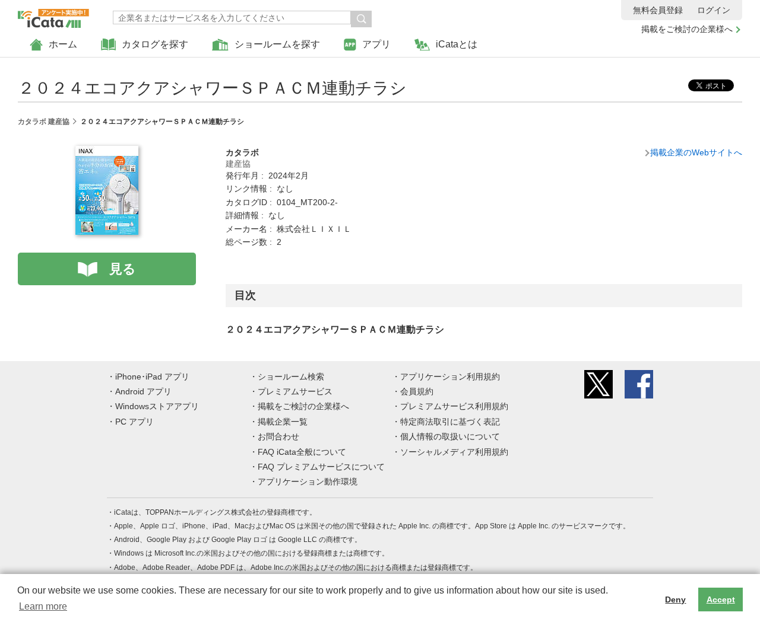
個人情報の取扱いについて (450, 436)
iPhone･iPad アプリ (152, 376)
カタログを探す (155, 44)
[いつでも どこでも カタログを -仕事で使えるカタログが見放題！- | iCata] (53, 15)
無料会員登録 (658, 10)
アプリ (376, 44)
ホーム (63, 44)
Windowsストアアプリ (157, 406)
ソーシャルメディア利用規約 (454, 452)
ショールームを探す (277, 44)
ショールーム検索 (291, 376)
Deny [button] (675, 599)
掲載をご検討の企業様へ (687, 29)
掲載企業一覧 (283, 421)
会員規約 (416, 391)
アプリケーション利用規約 (450, 376)
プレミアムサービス (295, 391)
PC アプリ (134, 421)
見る (122, 269)
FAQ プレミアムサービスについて (321, 466)
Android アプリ (143, 391)
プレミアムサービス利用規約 (454, 406)
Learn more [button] (43, 606)
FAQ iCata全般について (302, 452)
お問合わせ (278, 436)
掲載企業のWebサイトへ (696, 152)
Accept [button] (721, 599)
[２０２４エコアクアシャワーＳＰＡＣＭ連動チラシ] (106, 152)
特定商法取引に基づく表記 (450, 421)
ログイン (713, 10)
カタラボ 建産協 (43, 121)
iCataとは (456, 44)
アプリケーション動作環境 (307, 481)
